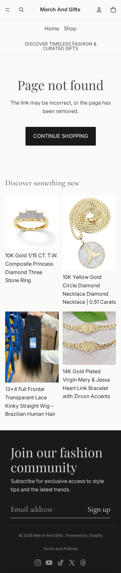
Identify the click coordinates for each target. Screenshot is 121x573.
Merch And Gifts (49, 535)
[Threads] (83, 563)
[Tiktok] (61, 563)
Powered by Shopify (84, 535)
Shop (70, 28)
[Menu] (7, 9)
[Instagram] (38, 563)
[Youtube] (49, 563)
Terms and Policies (60, 548)
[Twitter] (72, 563)
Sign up (98, 509)
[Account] (99, 10)
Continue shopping (60, 136)
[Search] (21, 10)
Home (52, 28)
